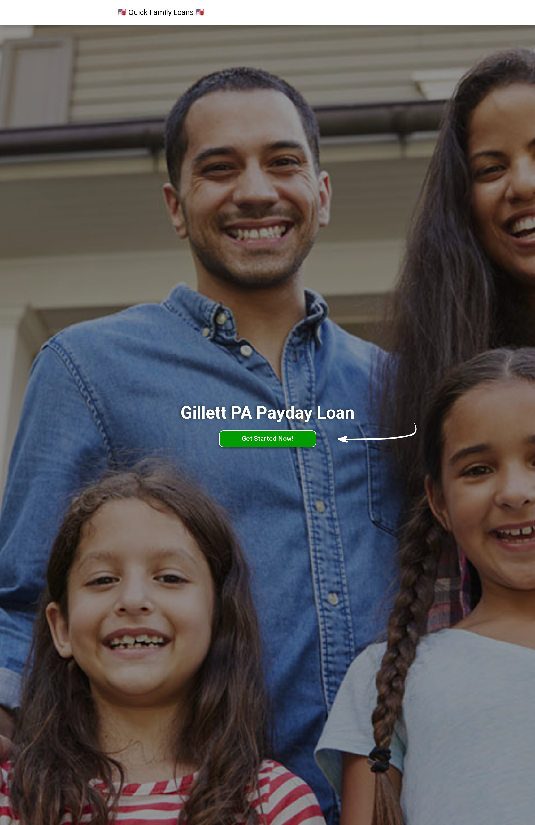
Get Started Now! (268, 438)
